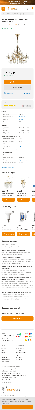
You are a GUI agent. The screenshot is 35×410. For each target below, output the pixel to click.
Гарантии (19, 355)
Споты (3, 352)
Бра (2, 350)
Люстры (3, 348)
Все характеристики (7, 167)
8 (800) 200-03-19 (7, 340)
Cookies (14, 399)
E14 (20, 146)
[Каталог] (3, 9)
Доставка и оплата (21, 352)
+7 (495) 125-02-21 (7, 335)
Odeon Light (22, 116)
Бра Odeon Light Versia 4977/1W (22, 194)
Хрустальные (23, 160)
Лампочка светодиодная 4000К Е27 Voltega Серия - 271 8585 (7, 229)
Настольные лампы (7, 355)
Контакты (19, 359)
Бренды (18, 350)
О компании (20, 348)
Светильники (5, 359)
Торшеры (4, 357)
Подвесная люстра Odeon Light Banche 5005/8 (8, 194)
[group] (17, 49)
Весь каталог (5, 361)
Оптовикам (19, 357)
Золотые (21, 155)
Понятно (17, 407)
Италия (21, 119)
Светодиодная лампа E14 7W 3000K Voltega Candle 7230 (23, 229)
